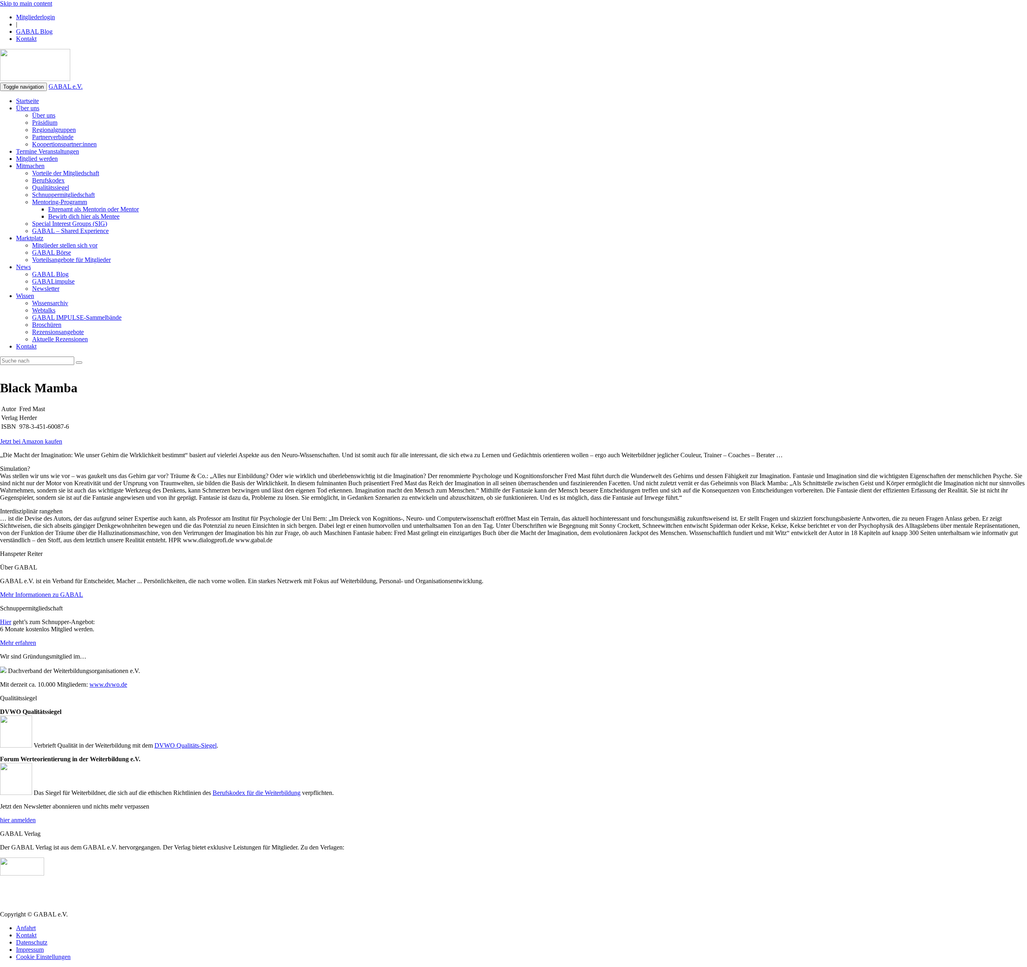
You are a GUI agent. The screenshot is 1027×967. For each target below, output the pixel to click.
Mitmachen (30, 165)
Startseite (27, 100)
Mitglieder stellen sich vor (64, 245)
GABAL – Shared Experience (70, 230)
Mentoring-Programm (59, 202)
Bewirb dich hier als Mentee (84, 216)
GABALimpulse (53, 281)
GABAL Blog (34, 31)
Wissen (25, 295)
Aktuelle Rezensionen (60, 339)
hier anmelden (18, 820)
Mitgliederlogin (35, 17)
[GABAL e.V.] (35, 66)
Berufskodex (48, 180)
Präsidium (44, 122)
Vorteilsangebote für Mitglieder (71, 259)
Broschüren (46, 324)
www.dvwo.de (108, 684)
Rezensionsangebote (58, 331)
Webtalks (43, 310)
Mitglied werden (37, 158)
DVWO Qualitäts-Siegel (185, 745)
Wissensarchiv (50, 303)
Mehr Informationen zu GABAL (41, 594)
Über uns (27, 108)
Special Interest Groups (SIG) (69, 223)
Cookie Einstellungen (43, 956)
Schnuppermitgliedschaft (63, 194)
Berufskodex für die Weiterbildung (256, 792)
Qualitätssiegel (50, 187)
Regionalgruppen (54, 129)
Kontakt (26, 38)
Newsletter (45, 288)
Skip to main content (26, 3)
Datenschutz (31, 942)
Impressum (30, 949)
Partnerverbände (52, 137)
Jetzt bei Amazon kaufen (31, 441)
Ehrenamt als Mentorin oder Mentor (93, 209)
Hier (5, 621)
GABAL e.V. (66, 86)
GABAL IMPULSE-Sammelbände (77, 317)
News (23, 267)
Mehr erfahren (18, 642)
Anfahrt (26, 927)
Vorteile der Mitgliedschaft (65, 173)
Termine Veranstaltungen (47, 151)
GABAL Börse (51, 252)
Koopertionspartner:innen (64, 144)
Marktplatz (29, 238)
